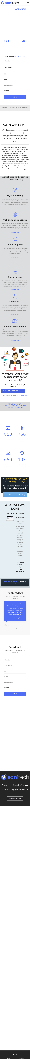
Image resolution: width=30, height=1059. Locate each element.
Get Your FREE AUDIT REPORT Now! (12, 391)
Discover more (15, 208)
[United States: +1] (5, 74)
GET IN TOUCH (14, 494)
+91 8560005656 (23, 395)
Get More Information (15, 798)
